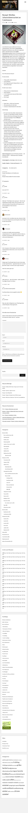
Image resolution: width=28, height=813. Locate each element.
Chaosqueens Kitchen (6, 628)
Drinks (3, 532)
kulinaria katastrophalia (10, 288)
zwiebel (5, 794)
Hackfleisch (8, 480)
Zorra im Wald (5, 717)
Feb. (7, 553)
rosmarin (10, 782)
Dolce (3, 644)
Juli (16, 553)
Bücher (3, 509)
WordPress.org (5, 748)
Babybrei (5, 530)
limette (8, 777)
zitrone (17, 791)
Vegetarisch (6, 491)
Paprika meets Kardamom (7, 698)
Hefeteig (5, 437)
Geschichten (5, 536)
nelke (4, 780)
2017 (3, 564)
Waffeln (5, 450)
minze (22, 777)
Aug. (18, 553)
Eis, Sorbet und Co (13, 168)
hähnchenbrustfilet (7, 771)
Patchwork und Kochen (7, 701)
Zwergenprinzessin (7, 719)
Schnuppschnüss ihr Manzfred (8, 710)
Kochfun (4, 678)
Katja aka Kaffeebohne (7, 417)
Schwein (8, 487)
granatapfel (14, 765)
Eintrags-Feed (5, 743)
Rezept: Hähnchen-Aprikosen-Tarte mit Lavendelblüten (13, 397)
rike (4, 22)
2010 (3, 591)
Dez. (3, 558)
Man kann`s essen (6, 692)
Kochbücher (6, 514)
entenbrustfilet (10, 762)
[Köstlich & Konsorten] (6, 729)
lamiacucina (7, 214)
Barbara (7, 258)
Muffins (5, 439)
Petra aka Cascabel (6, 421)
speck (17, 785)
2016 (3, 568)
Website (4, 346)
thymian (22, 785)
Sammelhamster (5, 707)
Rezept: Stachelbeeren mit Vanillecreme (10, 173)
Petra (6, 197)
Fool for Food (5, 653)
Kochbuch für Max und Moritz (8, 674)
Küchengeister (5, 685)
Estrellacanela (5, 651)
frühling (16, 762)
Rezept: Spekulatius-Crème (10, 415)
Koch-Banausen (5, 669)
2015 (3, 572)
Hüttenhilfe (4, 660)
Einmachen (6, 507)
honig (9, 768)
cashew (20, 760)
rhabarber (5, 782)
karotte (20, 771)
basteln (5, 521)
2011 (3, 587)
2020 (3, 553)
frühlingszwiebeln (7, 765)
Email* (3, 340)
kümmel (18, 774)
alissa (6, 276)
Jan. (5, 560)
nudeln (8, 780)
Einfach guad (5, 647)
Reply (9, 193)
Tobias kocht (5, 712)
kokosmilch (13, 774)
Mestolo (4, 694)
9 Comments (15, 22)
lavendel (3, 776)
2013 (3, 579)
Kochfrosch (4, 676)
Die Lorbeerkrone (5, 642)
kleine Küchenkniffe (6, 541)
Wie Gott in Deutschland (7, 714)
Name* (3, 334)
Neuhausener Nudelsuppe (7, 696)
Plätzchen (7, 455)
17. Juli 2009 (9, 22)
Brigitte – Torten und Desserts (12, 163)
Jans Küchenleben (6, 662)
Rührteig (5, 446)
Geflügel (8, 478)
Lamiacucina (4, 689)
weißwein (10, 788)
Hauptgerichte (7, 471)
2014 (3, 576)
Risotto (5, 496)
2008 (3, 599)
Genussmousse (5, 658)
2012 (3, 583)
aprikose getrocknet (7, 760)
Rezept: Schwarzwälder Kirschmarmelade (11, 176)
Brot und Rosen (5, 624)
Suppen (5, 462)
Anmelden (4, 741)
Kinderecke (4, 516)
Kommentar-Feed (6, 745)
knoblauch (6, 774)
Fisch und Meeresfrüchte (10, 473)
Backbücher (6, 511)
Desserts (5, 500)
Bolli (6, 186)
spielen (5, 527)
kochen (5, 523)
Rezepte (4, 457)
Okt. (22, 556)
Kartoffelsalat (8, 469)
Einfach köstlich (5, 649)
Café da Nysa (5, 626)
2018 (3, 560)
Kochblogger (5, 671)
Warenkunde (5, 539)
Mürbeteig (6, 441)
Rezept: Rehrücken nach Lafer (12, 409)
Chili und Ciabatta (6, 631)
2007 (3, 602)
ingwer (15, 771)
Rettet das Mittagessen (7, 703)
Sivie (6, 244)
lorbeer (12, 777)
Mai (13, 553)
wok (9, 791)
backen (5, 518)
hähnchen (14, 768)
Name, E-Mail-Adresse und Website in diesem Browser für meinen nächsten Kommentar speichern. (13, 355)
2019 (3, 556)
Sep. (20, 553)
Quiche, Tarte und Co (8, 444)
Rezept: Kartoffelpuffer (7, 392)
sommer (5, 785)
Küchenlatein (5, 687)
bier (13, 760)
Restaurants (4, 534)
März (9, 553)
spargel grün (12, 785)
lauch (23, 774)
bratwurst (16, 760)
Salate (5, 464)
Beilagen (5, 498)
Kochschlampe (5, 680)
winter (5, 791)
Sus (3, 415)
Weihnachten (6, 453)
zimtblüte (12, 791)
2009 (3, 595)
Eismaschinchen (5, 56)
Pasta (5, 493)
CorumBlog (4, 633)
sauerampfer (21, 782)
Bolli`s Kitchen (5, 622)
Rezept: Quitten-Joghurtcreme (8, 390)
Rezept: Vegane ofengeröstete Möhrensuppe (11, 395)
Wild (7, 489)
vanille (4, 788)
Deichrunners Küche (6, 640)
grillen (19, 765)
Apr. (11, 553)
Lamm (7, 482)
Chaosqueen (7, 228)
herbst (5, 768)
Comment (4, 320)
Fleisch (6, 475)
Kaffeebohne (5, 665)
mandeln (17, 777)
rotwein (15, 782)
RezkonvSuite (5, 705)
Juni (15, 553)
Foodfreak (4, 656)
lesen (5, 525)
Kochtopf (4, 683)
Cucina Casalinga (5, 637)
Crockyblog (4, 635)
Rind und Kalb (9, 484)
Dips (5, 505)
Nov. (24, 553)
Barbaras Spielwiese (6, 619)
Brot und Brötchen (7, 435)
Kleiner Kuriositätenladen (7, 667)
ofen (12, 779)
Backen (3, 432)
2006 (3, 606)
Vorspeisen (6, 460)
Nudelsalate (7, 466)
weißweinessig (18, 788)
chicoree (4, 762)
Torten (5, 448)
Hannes (6, 299)
